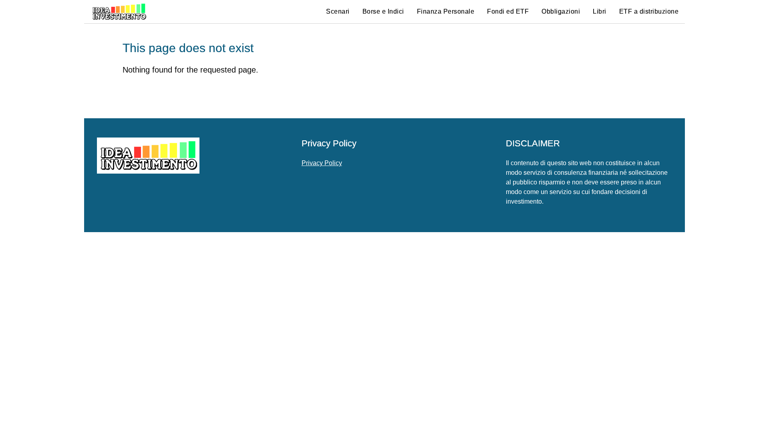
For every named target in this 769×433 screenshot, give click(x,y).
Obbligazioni (561, 11)
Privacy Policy (322, 163)
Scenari (338, 11)
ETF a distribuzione (649, 11)
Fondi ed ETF (508, 11)
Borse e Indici (383, 11)
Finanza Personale (446, 11)
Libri (599, 11)
